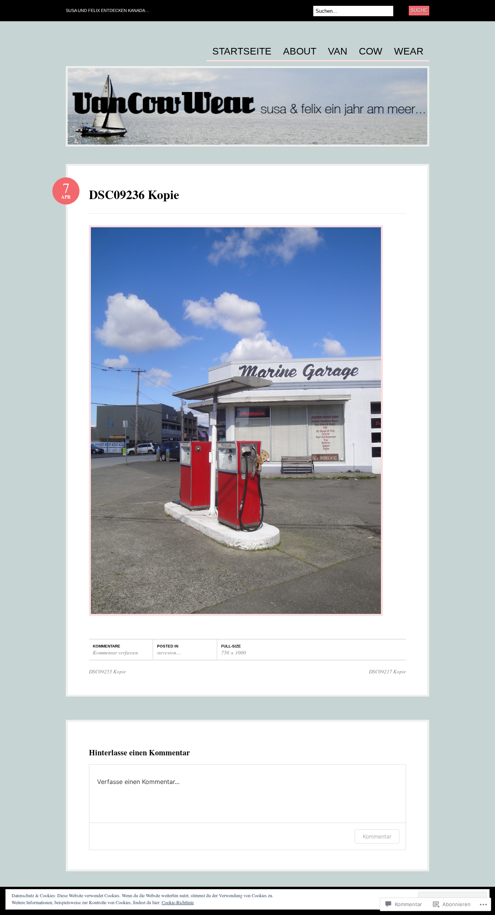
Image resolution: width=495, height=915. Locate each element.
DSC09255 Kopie (107, 671)
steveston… (169, 652)
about (299, 51)
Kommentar (377, 836)
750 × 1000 (233, 652)
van (337, 51)
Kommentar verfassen (115, 652)
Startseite (241, 51)
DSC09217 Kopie (387, 671)
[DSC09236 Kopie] (236, 619)
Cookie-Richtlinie (178, 902)
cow (370, 51)
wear (408, 51)
